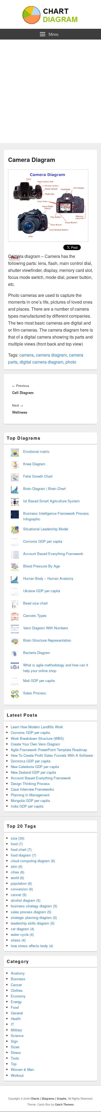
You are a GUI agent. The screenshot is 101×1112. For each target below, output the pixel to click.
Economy (18, 996)
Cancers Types (35, 615)
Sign (14, 1041)
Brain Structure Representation (47, 640)
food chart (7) (21, 849)
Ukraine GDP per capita (41, 590)
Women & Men (22, 1069)
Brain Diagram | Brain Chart (44, 488)
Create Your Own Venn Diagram (35, 744)
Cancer (16, 984)
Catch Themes (64, 1104)
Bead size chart (35, 603)
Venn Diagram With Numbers (45, 627)
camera (26, 355)
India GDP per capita (27, 806)
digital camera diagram (41, 362)
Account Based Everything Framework (53, 553)
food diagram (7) (23, 855)
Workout (17, 1075)
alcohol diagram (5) (25, 900)
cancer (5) (18, 894)
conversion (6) (22, 888)
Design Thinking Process (30, 783)
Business (18, 978)
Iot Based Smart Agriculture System (51, 500)
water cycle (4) (22, 934)
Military (16, 1029)
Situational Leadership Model (45, 528)
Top (13, 1063)
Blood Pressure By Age (41, 566)
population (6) (21, 883)
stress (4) (18, 940)
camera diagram (51, 355)
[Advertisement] (50, 92)
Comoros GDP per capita (42, 541)
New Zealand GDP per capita (33, 772)
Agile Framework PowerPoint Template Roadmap (49, 749)
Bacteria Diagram (36, 652)
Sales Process (34, 692)
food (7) (17, 843)
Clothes (17, 990)
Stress (16, 1052)
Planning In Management (30, 794)
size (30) (17, 838)
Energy (16, 1001)
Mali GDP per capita (39, 680)
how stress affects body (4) (32, 945)
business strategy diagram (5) (34, 905)
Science (17, 1035)
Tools (15, 1058)
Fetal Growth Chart (38, 476)
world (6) (17, 877)
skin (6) (16, 866)
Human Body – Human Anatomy (48, 578)
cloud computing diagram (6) (33, 860)
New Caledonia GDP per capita (35, 766)
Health (16, 1018)
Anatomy (18, 973)
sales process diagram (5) (31, 911)
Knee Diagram (34, 463)
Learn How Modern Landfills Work (37, 726)
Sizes (15, 1046)
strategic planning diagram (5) (34, 917)
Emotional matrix (36, 451)
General (17, 1012)
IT (12, 1024)
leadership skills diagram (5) (32, 923)
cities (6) (17, 872)
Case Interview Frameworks (32, 789)
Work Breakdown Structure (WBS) (37, 738)
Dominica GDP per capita (30, 760)
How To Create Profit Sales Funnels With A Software (52, 755)
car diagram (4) (22, 928)
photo (70, 362)
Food (15, 1007)
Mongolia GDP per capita (30, 800)
